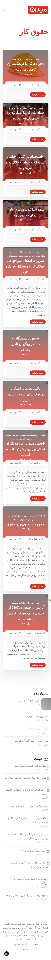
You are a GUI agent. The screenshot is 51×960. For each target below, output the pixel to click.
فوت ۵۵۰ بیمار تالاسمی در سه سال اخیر (25, 777)
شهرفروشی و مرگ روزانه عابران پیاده (25, 895)
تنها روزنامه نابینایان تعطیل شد (30, 765)
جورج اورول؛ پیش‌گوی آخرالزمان (31, 740)
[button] (4, 10)
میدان (33, 84)
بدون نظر (14, 84)
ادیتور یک (34, 463)
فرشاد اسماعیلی (33, 279)
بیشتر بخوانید (37, 94)
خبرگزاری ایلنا (34, 539)
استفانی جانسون (33, 633)
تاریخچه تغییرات (20, 944)
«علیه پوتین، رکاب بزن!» (33, 850)
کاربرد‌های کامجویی (30, 700)
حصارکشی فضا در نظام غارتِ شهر (27, 806)
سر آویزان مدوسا (39, 728)
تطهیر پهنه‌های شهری (37, 716)
